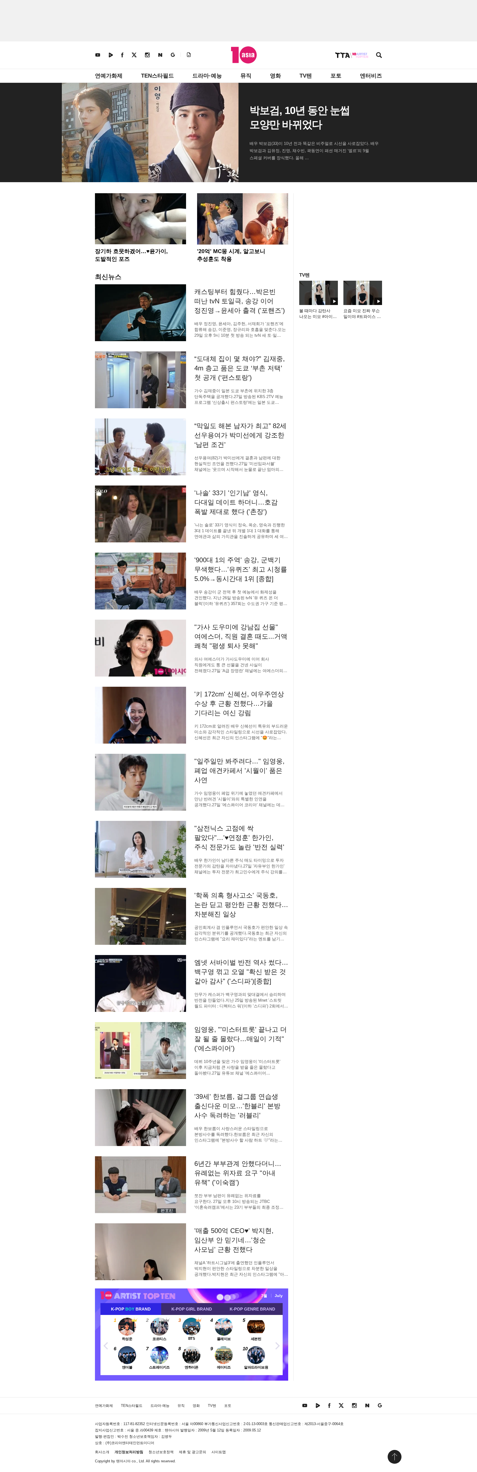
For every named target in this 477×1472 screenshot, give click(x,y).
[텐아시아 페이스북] (122, 54)
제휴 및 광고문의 (192, 1452)
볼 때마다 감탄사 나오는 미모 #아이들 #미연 (318, 316)
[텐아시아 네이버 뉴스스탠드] (160, 54)
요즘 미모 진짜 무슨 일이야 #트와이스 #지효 (361, 316)
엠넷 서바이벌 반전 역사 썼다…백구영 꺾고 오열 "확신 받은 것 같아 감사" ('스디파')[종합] (241, 972)
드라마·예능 (207, 76)
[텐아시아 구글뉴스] (173, 54)
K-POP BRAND (131, 1309)
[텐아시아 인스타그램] (147, 54)
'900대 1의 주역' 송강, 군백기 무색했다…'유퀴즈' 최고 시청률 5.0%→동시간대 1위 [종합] (240, 569)
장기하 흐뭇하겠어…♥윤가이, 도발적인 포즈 (131, 255)
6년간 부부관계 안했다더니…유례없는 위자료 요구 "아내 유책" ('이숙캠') (237, 1173)
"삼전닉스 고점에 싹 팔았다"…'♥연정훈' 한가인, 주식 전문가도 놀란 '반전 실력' (239, 837)
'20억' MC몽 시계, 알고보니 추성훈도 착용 (231, 255)
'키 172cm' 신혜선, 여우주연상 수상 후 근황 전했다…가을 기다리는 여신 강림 (239, 703)
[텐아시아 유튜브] (97, 54)
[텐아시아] (244, 54)
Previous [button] (106, 1345)
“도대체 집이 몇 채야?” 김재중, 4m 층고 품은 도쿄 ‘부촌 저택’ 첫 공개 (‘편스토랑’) (239, 368)
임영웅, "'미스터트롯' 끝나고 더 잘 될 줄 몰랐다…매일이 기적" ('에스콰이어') (240, 1039)
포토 (335, 76)
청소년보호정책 (161, 1452)
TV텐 (306, 76)
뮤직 (245, 76)
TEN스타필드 (157, 76)
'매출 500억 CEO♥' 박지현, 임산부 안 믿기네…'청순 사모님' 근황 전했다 (234, 1240)
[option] (191, 1345)
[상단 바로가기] (394, 1457)
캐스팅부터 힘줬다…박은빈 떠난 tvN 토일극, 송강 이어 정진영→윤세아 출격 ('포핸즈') (239, 301)
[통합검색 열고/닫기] (379, 55)
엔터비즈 (371, 76)
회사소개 (102, 1452)
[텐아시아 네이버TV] (110, 54)
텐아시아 (123, 1461)
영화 (275, 76)
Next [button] (277, 1345)
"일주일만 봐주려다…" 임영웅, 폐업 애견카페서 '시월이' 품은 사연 (239, 770)
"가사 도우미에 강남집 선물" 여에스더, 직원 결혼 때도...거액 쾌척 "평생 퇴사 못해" (240, 636)
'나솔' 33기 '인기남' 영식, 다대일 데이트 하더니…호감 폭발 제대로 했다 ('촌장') (236, 502)
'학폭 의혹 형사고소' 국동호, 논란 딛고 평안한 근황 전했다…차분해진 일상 (241, 905)
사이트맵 (218, 1452)
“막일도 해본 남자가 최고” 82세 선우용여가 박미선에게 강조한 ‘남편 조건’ (240, 435)
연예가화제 (109, 76)
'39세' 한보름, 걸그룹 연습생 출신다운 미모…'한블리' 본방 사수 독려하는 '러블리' (237, 1106)
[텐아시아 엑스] (134, 54)
